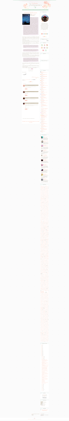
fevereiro (42, 389)
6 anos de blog (46, 190)
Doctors (44, 227)
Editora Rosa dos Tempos (45, 242)
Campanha (47, 210)
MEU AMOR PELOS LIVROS (44, 76)
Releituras (47, 310)
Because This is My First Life (43, 204)
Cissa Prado (44, 216)
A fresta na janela (43, 119)
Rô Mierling (47, 312)
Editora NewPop (43, 238)
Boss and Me (46, 207)
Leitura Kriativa (42, 80)
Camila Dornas (43, 210)
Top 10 (47, 330)
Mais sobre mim (44, 31)
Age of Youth (44, 196)
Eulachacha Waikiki (46, 248)
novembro (43, 357)
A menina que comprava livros (44, 74)
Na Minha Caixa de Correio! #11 (45, 382)
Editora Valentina (42, 245)
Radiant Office (44, 309)
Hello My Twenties (44, 259)
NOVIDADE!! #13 (43, 380)
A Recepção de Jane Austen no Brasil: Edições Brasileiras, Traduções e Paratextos (44, 95)
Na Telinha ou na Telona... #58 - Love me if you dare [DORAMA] (45, 141)
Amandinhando (42, 198)
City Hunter (47, 216)
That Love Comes (46, 322)
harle (43, 258)
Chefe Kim (43, 213)
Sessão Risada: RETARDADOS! (45, 378)
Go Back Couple (45, 255)
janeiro (42, 390)
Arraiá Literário (45, 201)
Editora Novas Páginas (43, 239)
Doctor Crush (42, 227)
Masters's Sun (45, 279)
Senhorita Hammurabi (46, 316)
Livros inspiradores (45, 274)
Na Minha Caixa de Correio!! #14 (45, 366)
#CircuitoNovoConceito (43, 186)
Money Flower (45, 282)
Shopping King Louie (42, 318)
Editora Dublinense (44, 232)
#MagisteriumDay (46, 187)
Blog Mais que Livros (43, 102)
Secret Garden (47, 315)
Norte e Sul (47, 289)
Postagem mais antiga (35, 121)
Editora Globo (46, 233)
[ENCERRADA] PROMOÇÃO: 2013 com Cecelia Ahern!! (45, 165)
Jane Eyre (43, 264)
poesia (46, 304)
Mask (42, 279)
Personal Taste (44, 303)
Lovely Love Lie (44, 276)
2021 (41, 346)
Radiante (47, 309)
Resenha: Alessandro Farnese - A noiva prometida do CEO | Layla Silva (44, 106)
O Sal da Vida (44, 297)
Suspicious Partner (42, 321)
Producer (41, 306)
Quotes (41, 309)
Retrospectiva (44, 312)
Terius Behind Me (42, 322)
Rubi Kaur (47, 313)
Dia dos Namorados (43, 225)
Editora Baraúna (44, 230)
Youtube (43, 341)
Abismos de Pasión (46, 195)
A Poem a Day (45, 193)
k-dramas (45, 265)
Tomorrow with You (44, 330)
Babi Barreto (44, 202)
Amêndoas (47, 198)
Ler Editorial (47, 270)
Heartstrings (42, 259)
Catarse (47, 212)
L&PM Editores (45, 267)
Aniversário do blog (43, 199)
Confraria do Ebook (46, 221)
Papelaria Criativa (42, 301)
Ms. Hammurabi (42, 283)
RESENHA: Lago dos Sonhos (44, 375)
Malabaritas (46, 277)
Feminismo (43, 250)
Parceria (45, 301)
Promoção (42, 307)
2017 (41, 350)
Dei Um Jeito (42, 82)
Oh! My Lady (47, 298)
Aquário (42, 131)
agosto (42, 384)
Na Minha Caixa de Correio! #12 (45, 376)
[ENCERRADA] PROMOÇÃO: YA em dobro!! (45, 150)
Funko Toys (45, 253)
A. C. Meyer (43, 195)
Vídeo (43, 334)
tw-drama (48, 331)
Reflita (44, 310)
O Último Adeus (47, 297)
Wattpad (42, 335)
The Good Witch (47, 324)
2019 (41, 348)
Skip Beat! (46, 318)
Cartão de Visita (44, 212)
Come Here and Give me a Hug (46, 219)
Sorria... (44, 319)
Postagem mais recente (26, 121)
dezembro (43, 356)
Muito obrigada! (46, 283)
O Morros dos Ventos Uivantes (44, 295)
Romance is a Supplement (43, 313)
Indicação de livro (44, 262)
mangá (48, 277)
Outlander (45, 300)
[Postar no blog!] (33, 79)
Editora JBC (42, 235)
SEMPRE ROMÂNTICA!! (43, 87)
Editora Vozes (46, 245)
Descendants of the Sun (44, 224)
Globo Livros (42, 255)
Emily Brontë (43, 247)
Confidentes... (42, 221)
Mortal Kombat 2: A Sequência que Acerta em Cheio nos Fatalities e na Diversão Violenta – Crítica (44, 109)
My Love (43, 285)
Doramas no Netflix (43, 228)
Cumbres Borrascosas (43, 222)
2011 (41, 355)
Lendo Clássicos (44, 270)
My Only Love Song (44, 286)
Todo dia (41, 330)
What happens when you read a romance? (44, 336)
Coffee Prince (45, 218)
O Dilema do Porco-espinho (45, 294)
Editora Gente (42, 233)
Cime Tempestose (46, 215)
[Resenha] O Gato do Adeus (43, 121)
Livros (25, 80)
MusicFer (26, 91)
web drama (45, 335)
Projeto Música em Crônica (45, 306)
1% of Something (42, 189)
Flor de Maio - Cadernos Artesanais (44, 251)
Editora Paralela (44, 241)
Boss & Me (43, 207)
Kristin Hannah (42, 267)
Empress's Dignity (47, 247)
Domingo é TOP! (47, 227)
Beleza (47, 204)
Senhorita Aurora (42, 316)
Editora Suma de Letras (43, 244)
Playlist (44, 304)
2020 (41, 347)
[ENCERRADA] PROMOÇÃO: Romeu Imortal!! (45, 179)
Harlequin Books (46, 258)
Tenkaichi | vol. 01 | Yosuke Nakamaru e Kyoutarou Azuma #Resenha (44, 98)
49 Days (43, 190)
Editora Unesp (47, 244)
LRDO (47, 276)
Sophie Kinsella (42, 319)
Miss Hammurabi (42, 282)
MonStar (48, 282)
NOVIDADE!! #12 (43, 381)
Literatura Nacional (43, 272)
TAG (45, 321)
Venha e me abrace (45, 333)
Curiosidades (47, 222)
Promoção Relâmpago (46, 307)
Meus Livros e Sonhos (43, 112)
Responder (26, 95)
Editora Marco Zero (44, 236)
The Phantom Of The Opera (43, 327)
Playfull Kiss (42, 304)
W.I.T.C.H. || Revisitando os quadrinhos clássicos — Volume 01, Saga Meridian (44, 124)
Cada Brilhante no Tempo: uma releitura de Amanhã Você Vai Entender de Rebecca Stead (44, 129)
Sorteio (47, 319)
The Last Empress (46, 325)
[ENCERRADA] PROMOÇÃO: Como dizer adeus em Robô (45, 160)
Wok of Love (45, 339)
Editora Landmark (44, 235)
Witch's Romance (42, 339)
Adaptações (42, 196)
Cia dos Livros (42, 215)
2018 (41, 349)
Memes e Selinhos (42, 280)
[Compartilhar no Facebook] (34, 79)
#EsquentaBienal (47, 186)
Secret (44, 315)
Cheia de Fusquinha (46, 213)
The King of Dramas (42, 325)
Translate (43, 415)
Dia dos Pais (47, 225)
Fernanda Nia (46, 250)
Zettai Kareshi (46, 341)
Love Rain (41, 276)
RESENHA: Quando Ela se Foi (45, 369)
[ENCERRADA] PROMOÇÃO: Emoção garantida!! (45, 174)
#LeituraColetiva (42, 187)
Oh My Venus (44, 298)
